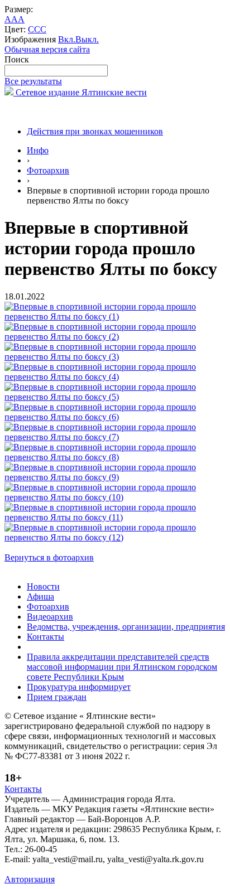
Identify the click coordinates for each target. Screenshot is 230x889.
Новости (43, 586)
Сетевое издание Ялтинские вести (80, 92)
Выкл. (87, 39)
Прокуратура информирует (79, 687)
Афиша (40, 596)
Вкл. (66, 39)
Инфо (38, 150)
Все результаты (33, 81)
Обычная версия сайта (47, 49)
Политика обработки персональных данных (88, 869)
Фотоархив (48, 170)
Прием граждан (57, 697)
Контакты (45, 636)
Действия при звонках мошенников (95, 131)
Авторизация (29, 879)
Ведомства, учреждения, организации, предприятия (126, 626)
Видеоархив (50, 616)
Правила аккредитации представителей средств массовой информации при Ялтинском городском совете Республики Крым (122, 667)
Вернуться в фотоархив (49, 557)
